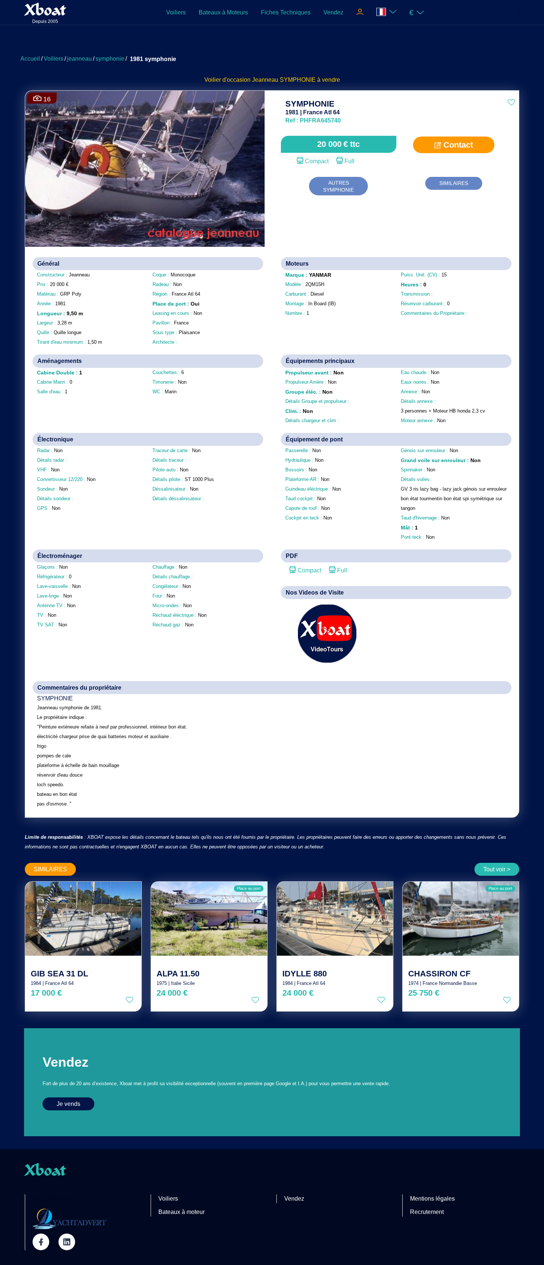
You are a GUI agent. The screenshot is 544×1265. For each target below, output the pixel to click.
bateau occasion (332, 127)
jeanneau (79, 58)
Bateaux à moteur (181, 1212)
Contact (457, 144)
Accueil (30, 58)
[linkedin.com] (66, 1242)
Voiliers (176, 12)
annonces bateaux (361, 127)
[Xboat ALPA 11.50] (209, 919)
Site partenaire (52, 1198)
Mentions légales (432, 1198)
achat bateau (425, 127)
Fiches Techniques (285, 12)
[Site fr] (386, 12)
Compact (316, 161)
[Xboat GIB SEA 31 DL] (83, 919)
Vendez (333, 12)
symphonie (109, 58)
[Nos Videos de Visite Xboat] (322, 634)
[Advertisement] (272, 42)
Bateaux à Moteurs (223, 12)
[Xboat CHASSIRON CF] (461, 919)
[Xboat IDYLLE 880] (335, 919)
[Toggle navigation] (359, 12)
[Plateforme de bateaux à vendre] (70, 1218)
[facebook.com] (41, 1242)
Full (349, 161)
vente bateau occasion (395, 127)
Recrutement (427, 1212)
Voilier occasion (306, 127)
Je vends (68, 1104)
